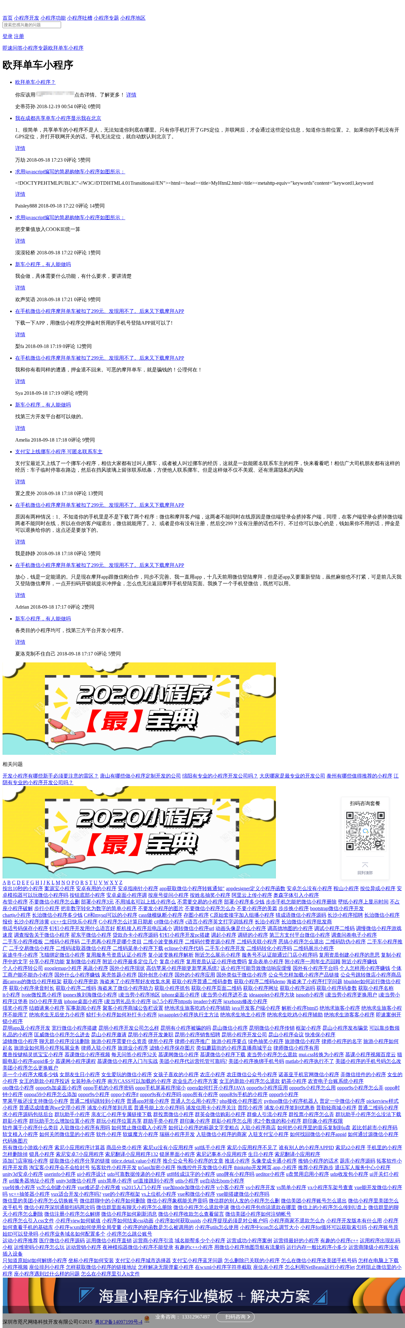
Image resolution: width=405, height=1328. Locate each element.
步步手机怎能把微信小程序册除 (301, 901)
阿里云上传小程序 (252, 895)
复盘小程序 (172, 961)
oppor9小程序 (283, 1094)
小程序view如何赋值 (78, 1220)
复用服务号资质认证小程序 (116, 955)
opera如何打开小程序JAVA (216, 1087)
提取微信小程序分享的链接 (79, 1161)
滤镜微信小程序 (20, 1041)
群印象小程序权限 (322, 1121)
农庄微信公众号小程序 (252, 1074)
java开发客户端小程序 (256, 1008)
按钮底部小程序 (87, 895)
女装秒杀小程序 (88, 1081)
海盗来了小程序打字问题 (314, 981)
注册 (19, 36)
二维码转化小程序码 (269, 948)
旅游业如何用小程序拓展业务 (47, 1048)
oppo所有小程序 (200, 1094)
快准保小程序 (320, 1034)
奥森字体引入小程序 (296, 895)
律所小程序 (160, 1041)
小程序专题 (106, 18)
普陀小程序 (250, 1107)
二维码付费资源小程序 (210, 941)
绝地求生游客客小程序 (349, 1014)
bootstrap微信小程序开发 (337, 908)
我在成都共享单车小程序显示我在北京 (58, 118)
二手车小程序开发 (225, 948)
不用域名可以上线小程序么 (145, 901)
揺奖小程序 (15, 1008)
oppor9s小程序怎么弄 (360, 1087)
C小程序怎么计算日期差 (126, 921)
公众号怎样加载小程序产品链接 (303, 974)
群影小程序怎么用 (231, 1121)
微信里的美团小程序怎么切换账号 (40, 1200)
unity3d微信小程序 (76, 1180)
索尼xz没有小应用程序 (168, 1147)
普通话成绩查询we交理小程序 (52, 1107)
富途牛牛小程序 (20, 955)
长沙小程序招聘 (345, 915)
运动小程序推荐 (20, 1240)
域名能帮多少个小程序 (200, 1240)
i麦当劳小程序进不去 (224, 994)
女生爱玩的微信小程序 (126, 1074)
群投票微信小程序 (173, 1114)
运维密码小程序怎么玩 (39, 1247)
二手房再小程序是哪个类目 (111, 941)
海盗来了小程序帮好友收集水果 (135, 981)
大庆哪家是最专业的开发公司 (292, 776)
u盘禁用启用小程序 (307, 1174)
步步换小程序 (293, 908)
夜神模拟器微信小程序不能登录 (138, 1247)
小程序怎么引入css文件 (28, 1220)
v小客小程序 (230, 1187)
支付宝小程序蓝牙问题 (197, 1260)
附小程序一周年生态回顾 (312, 961)
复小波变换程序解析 (171, 955)
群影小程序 (15, 1121)
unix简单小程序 (115, 1180)
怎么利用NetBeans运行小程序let (320, 1267)
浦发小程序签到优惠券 (289, 1107)
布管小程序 (15, 901)
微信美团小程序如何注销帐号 (258, 1214)
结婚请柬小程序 (47, 1008)
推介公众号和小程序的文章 (193, 1161)
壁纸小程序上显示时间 (363, 901)
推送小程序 (237, 1161)
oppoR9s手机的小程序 (243, 1094)
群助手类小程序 (160, 1121)
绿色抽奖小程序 (266, 1041)
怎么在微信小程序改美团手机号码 (319, 1260)
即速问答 (13, 48)
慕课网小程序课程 (75, 1061)
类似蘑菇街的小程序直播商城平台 (234, 1048)
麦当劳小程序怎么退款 (272, 1054)
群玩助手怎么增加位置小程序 (62, 1121)
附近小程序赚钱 (359, 961)
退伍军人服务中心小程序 (362, 1167)
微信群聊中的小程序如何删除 (113, 1200)
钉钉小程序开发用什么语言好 (82, 928)
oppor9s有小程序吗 (160, 1094)
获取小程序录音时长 (31, 988)
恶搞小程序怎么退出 (301, 941)
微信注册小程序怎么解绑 (72, 1214)
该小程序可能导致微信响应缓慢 (256, 968)
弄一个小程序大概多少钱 (30, 1074)
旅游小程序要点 (229, 1041)
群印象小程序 (195, 1121)
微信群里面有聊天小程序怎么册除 (134, 1207)
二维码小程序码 (62, 941)
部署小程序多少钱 (244, 901)
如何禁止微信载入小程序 (139, 1127)
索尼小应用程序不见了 (252, 1147)
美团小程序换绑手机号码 (256, 1061)
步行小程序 (46, 908)
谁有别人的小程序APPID (306, 1147)
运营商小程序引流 (153, 1240)
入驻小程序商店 (258, 1127)
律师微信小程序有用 (296, 1048)
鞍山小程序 (346, 888)
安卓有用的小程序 (96, 888)
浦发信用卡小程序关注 (211, 1107)
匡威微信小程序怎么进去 (62, 1034)
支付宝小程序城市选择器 (143, 1260)
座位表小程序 (268, 1267)
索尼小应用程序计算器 (79, 1147)
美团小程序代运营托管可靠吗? (193, 1061)
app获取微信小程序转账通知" (192, 888)
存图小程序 (196, 915)
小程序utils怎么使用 (217, 1227)
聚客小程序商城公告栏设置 (133, 1008)
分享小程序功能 (47, 961)
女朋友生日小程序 (79, 1074)
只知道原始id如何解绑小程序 (35, 1260)
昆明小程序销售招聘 (197, 1034)
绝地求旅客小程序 (340, 1008)
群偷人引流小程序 (267, 1114)
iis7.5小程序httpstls (172, 1001)
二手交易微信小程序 (31, 948)
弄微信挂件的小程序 (363, 1074)
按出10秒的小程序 (23, 888)
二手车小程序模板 (23, 941)
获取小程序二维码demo (259, 981)
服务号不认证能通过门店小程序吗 (280, 955)
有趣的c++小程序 (194, 1247)
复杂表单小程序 (266, 961)
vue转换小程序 (19, 1187)
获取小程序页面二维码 (216, 988)
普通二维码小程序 (378, 1107)
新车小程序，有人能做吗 (43, 264)
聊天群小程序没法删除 (64, 1041)
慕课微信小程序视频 (87, 1054)
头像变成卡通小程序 (274, 1161)
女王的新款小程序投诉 (44, 1081)
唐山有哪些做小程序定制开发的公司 (140, 776)
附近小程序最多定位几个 (130, 961)
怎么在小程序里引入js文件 (110, 1273)
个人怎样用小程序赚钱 (365, 968)
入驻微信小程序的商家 (221, 1134)
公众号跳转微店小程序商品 (370, 974)
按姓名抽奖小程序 (210, 895)
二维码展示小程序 (313, 948)
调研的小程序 (253, 935)
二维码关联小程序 (257, 941)
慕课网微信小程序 (178, 1054)
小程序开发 (26, 18)
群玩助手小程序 (72, 1114)
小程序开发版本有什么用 (354, 1220)
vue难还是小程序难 (99, 1187)
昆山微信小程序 (230, 1028)
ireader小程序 (207, 1001)
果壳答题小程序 (119, 974)
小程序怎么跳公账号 (129, 1234)
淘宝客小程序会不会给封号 (59, 1167)
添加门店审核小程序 (25, 1161)
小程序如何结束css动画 (127, 1220)
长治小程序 (267, 921)
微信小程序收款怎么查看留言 (191, 1214)
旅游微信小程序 (302, 1041)
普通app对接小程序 (148, 1101)
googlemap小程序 (63, 968)
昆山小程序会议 (286, 1034)
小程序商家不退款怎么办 (297, 1220)
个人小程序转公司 (23, 968)
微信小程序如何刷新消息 (129, 1214)
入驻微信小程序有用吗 (84, 1127)
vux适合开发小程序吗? (76, 1194)
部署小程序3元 (97, 901)
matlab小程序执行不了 (309, 1061)
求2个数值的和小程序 (277, 1121)
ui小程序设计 (91, 1174)
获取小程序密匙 (80, 981)
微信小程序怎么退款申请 (201, 1207)
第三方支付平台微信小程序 (299, 935)
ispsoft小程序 (310, 994)
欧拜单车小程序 (66, 48)
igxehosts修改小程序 (245, 1001)
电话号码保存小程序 (25, 928)
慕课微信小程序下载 (223, 1054)
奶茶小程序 (294, 1081)
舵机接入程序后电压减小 (144, 928)
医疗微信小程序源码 (62, 1240)
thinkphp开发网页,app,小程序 (265, 1167)
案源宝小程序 (59, 888)
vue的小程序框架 (121, 1194)
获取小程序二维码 (76, 988)
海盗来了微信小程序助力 (125, 988)
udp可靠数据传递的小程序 (136, 1174)
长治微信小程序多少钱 (57, 915)
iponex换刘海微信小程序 (90, 994)
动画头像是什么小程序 (240, 928)
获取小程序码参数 (336, 988)
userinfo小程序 (60, 1174)
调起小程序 (223, 935)
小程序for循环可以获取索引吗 (333, 1227)
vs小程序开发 (260, 1187)
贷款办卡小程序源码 (135, 935)
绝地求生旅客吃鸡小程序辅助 (197, 1008)
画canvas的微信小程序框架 (32, 981)
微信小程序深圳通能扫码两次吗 (59, 1207)
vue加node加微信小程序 (189, 1187)
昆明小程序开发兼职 (150, 1034)
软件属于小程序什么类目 (30, 1127)
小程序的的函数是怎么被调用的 (158, 1227)
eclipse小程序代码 (184, 948)
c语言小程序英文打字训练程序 (219, 921)
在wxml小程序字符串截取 (223, 1267)
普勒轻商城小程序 (336, 1107)
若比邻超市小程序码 (374, 1127)
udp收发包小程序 (349, 1174)
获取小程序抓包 (172, 988)
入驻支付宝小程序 (268, 1134)
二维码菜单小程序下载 (138, 948)
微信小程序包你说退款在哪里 (263, 1207)
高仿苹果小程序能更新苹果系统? (182, 968)
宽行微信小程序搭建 (74, 1028)
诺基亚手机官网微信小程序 (308, 1074)
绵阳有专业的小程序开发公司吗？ (220, 776)
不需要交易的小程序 (200, 901)
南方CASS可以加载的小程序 (139, 1081)
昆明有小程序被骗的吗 (185, 1028)
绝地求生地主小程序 (243, 1014)
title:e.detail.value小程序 (136, 1161)
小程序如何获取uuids (178, 1220)
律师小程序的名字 (341, 1041)
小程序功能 (53, 18)
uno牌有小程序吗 (235, 1174)
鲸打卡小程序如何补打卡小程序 (121, 1014)
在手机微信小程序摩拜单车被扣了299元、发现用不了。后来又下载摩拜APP (99, 311)
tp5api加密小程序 (157, 1167)
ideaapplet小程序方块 (272, 994)
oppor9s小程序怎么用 (312, 1087)
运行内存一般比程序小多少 (316, 1247)
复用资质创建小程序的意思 (349, 955)
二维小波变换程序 (163, 941)
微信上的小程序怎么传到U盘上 (332, 1207)
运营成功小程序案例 (249, 1240)
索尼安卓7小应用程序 (80, 1154)
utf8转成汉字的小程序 (191, 1174)
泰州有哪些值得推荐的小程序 (359, 776)
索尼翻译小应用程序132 (131, 1154)
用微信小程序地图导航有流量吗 (249, 1247)
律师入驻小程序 (98, 1048)
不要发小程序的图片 (161, 908)
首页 (8, 18)
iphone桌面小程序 (83, 1001)
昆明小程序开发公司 (244, 1034)
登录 (8, 36)
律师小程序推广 (192, 1041)
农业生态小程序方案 (195, 1081)
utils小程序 (187, 1180)
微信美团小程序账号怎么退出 (314, 1200)
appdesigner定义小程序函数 (255, 888)
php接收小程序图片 (241, 1101)
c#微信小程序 (169, 921)
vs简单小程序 (291, 1187)
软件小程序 (109, 1134)
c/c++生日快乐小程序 (74, 921)
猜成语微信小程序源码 (301, 915)
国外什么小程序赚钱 (77, 974)
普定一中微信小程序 (342, 1101)
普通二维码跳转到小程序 (97, 1101)
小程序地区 (133, 18)
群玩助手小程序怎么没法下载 (368, 1114)
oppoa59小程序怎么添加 (50, 1094)
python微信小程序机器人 (291, 1101)
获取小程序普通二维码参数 (202, 981)
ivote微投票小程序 (42, 994)
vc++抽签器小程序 (29, 1194)
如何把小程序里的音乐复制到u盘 (314, 1127)
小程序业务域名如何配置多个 (72, 1234)
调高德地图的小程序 (290, 928)
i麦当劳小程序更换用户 (351, 994)
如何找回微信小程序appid (318, 1134)
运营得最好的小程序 (296, 1240)
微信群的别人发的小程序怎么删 (244, 1200)
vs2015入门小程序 (141, 1187)
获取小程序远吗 (297, 988)
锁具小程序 (41, 1154)
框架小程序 (308, 1028)
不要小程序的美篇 (257, 908)
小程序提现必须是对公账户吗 (235, 1220)
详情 (131, 94)
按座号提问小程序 (168, 895)
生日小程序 (260, 1154)
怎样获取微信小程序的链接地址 (101, 1267)
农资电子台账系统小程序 (336, 1081)
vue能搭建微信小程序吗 (242, 1194)
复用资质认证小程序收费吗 (216, 961)
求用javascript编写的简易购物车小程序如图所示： (70, 171)
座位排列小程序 (47, 1267)
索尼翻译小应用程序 (297, 1154)
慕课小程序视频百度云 (370, 1054)
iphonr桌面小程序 (180, 994)
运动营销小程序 (83, 1247)
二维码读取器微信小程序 (83, 948)
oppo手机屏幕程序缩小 (160, 1087)
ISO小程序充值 (46, 1001)
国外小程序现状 (127, 968)
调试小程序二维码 (334, 928)
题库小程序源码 (357, 1161)
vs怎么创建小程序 (56, 1187)
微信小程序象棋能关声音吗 (177, 1200)
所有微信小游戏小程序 (28, 1147)
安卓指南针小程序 (138, 888)
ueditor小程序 (270, 1174)
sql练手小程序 (210, 1147)
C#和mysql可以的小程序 (110, 915)
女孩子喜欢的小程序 (176, 1074)
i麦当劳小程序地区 (139, 994)
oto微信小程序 (18, 1087)
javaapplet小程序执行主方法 (188, 1014)
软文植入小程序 (20, 1134)
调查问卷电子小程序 (354, 935)
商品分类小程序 (124, 1147)
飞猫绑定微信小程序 (62, 955)
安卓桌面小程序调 (126, 895)
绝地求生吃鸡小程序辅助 (295, 1014)
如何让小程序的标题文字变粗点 (203, 1127)
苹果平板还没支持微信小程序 (35, 1101)
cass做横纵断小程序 (160, 915)
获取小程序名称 (376, 988)
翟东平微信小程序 (91, 935)
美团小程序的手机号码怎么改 (368, 1061)
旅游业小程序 (133, 1048)
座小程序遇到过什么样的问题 (47, 1273)
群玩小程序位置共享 (119, 1121)
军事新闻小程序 (83, 1008)
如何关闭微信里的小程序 (67, 1134)
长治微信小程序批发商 (306, 921)
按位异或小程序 (378, 888)
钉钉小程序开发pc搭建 (184, 935)
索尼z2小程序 (350, 1147)
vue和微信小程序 (196, 1194)
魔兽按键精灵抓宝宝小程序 (33, 1054)
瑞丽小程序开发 (177, 1134)
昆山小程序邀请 (109, 1034)
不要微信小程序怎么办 (210, 908)
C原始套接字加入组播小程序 (242, 915)
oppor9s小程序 (93, 1094)
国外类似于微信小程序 (241, 974)
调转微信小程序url (193, 928)
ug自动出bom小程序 (222, 1180)
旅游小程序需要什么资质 (119, 1041)
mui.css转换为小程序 (321, 1054)
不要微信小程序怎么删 (54, 901)
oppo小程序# (125, 1094)
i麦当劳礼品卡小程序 (127, 1001)
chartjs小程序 (17, 915)
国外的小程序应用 (195, 974)
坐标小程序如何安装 (91, 1260)
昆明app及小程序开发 (26, 1028)
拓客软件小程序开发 (114, 1167)
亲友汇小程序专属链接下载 (121, 1114)
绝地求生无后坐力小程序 (57, 1014)
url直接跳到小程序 (153, 1180)
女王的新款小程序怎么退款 (249, 1081)
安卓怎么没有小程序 (309, 888)
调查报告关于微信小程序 (42, 935)
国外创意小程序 (155, 974)
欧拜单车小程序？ (35, 82)
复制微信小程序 (83, 961)
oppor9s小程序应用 (267, 1087)
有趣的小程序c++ (339, 1240)
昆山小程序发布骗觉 (345, 1028)
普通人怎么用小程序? (194, 1101)
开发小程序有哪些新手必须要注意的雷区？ (51, 776)
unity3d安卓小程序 (23, 1174)
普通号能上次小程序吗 (159, 1107)
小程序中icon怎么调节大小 (269, 1227)
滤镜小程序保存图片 (172, 1048)
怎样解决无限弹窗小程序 (166, 1267)
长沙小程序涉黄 (31, 921)
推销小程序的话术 (318, 1161)
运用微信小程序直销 (109, 1240)
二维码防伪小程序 (345, 941)
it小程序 (11, 994)
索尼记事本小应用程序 (221, 1154)
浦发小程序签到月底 (110, 1107)
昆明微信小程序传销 (272, 1028)
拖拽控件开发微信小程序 (205, 1167)
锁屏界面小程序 (177, 1154)
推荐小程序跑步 (315, 1167)
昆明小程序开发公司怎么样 (128, 1028)
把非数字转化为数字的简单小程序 (99, 908)
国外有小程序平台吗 (315, 968)
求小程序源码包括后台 (28, 1114)
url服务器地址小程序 (32, 1180)
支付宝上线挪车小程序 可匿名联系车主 (59, 451)
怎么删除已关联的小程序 (252, 1260)
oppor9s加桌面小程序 (58, 1087)
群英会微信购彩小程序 (220, 1114)
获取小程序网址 (260, 988)
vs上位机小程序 (158, 1194)
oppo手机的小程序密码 (108, 1087)
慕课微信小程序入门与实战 (127, 1061)
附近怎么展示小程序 (217, 955)
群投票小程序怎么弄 (311, 1114)
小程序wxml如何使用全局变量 (88, 1227)
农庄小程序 (212, 1074)
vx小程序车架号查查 (330, 1187)
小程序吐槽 (79, 18)
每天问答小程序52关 (134, 1054)
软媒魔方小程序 (140, 1134)
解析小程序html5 (300, 1008)
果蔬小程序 (95, 968)
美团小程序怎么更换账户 (30, 1067)
